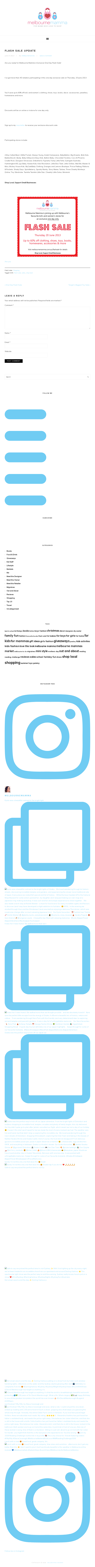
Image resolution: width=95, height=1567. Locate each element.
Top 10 (9, 602)
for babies (51, 636)
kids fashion (12, 646)
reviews (25, 656)
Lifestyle (10, 565)
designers (69, 631)
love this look (27, 646)
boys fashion (40, 631)
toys (30, 663)
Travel (9, 605)
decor (62, 631)
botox (32, 631)
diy (74, 631)
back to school (9, 631)
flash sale (17, 273)
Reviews (10, 594)
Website (8, 351)
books (26, 630)
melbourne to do (20, 651)
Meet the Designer (14, 576)
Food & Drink (12, 555)
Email (8, 342)
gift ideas (34, 641)
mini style (42, 651)
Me (8, 573)
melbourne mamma (45, 646)
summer (24, 663)
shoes (59, 657)
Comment (9, 305)
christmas (53, 630)
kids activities (83, 641)
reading (82, 651)
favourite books (32, 636)
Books (9, 551)
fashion (22, 636)
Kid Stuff (10, 562)
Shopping (16, 270)
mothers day (53, 651)
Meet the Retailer (14, 583)
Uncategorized (13, 609)
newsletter (20, 125)
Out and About (12, 591)
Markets (10, 569)
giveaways (62, 641)
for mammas (20, 641)
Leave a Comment (46, 56)
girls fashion (46, 641)
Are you (8, 262)
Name (8, 333)
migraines (31, 651)
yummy (36, 663)
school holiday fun (46, 656)
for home (80, 636)
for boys (61, 635)
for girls (70, 635)
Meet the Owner (13, 580)
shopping (12, 662)
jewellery (73, 641)
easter (78, 631)
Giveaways (11, 558)
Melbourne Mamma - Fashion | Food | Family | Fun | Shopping (47, 17)
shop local (29, 273)
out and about (69, 651)
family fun (12, 635)
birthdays (18, 631)
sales (23, 273)
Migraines (11, 587)
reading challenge (12, 657)
